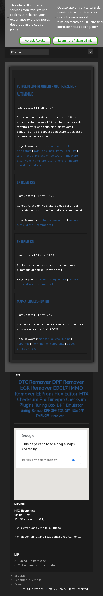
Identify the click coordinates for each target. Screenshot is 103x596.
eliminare (39, 160)
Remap (37, 410)
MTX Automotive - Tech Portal (37, 565)
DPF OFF (50, 410)
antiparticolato (61, 146)
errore (62, 160)
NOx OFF (78, 411)
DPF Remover (68, 381)
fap (47, 146)
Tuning (24, 410)
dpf (40, 146)
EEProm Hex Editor (57, 393)
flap (44, 151)
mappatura (45, 339)
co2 (34, 348)
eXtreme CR (25, 242)
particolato (24, 151)
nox (51, 151)
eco (57, 339)
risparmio (23, 343)
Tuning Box (45, 405)
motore (73, 160)
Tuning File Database (32, 561)
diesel (21, 165)
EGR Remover (36, 387)
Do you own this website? (39, 460)
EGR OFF (64, 410)
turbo (20, 225)
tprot (20, 155)
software (56, 155)
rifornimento (40, 343)
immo (60, 151)
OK (73, 460)
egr (68, 151)
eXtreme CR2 (26, 182)
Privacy (19, 584)
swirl (37, 151)
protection (42, 155)
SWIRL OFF (42, 416)
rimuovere (71, 155)
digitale (74, 220)
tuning (66, 339)
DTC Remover (34, 382)
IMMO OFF (57, 415)
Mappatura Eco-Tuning (33, 301)
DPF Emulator (70, 405)
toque (29, 155)
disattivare (24, 160)
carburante (57, 343)
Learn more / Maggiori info (75, 40)
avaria (52, 160)
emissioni (23, 348)
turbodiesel (34, 165)
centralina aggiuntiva (52, 220)
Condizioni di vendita (28, 580)
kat (74, 151)
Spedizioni (21, 575)
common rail (44, 225)
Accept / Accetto (35, 40)
